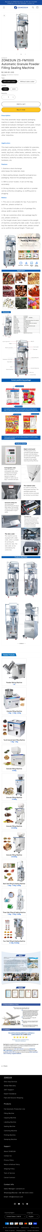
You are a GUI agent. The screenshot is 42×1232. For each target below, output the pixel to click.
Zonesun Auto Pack (13, 1227)
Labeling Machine (10, 1122)
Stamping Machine (10, 1139)
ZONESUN (8, 1077)
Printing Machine (10, 1135)
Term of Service (9, 1173)
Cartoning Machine (10, 1130)
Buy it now (21, 110)
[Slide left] (17, 54)
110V (5, 89)
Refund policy (25, 1227)
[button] (4, 7)
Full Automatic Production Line (14, 1109)
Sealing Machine (9, 1126)
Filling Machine (9, 1113)
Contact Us (8, 1156)
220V (14, 89)
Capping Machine (10, 1117)
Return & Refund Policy (12, 1164)
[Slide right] (25, 54)
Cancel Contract (9, 1177)
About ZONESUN (10, 1151)
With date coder (9, 81)
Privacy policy (35, 1227)
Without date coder (27, 81)
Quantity (4, 93)
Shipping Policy (9, 1169)
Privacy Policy (9, 1160)
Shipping (3, 74)
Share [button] (5, 1066)
